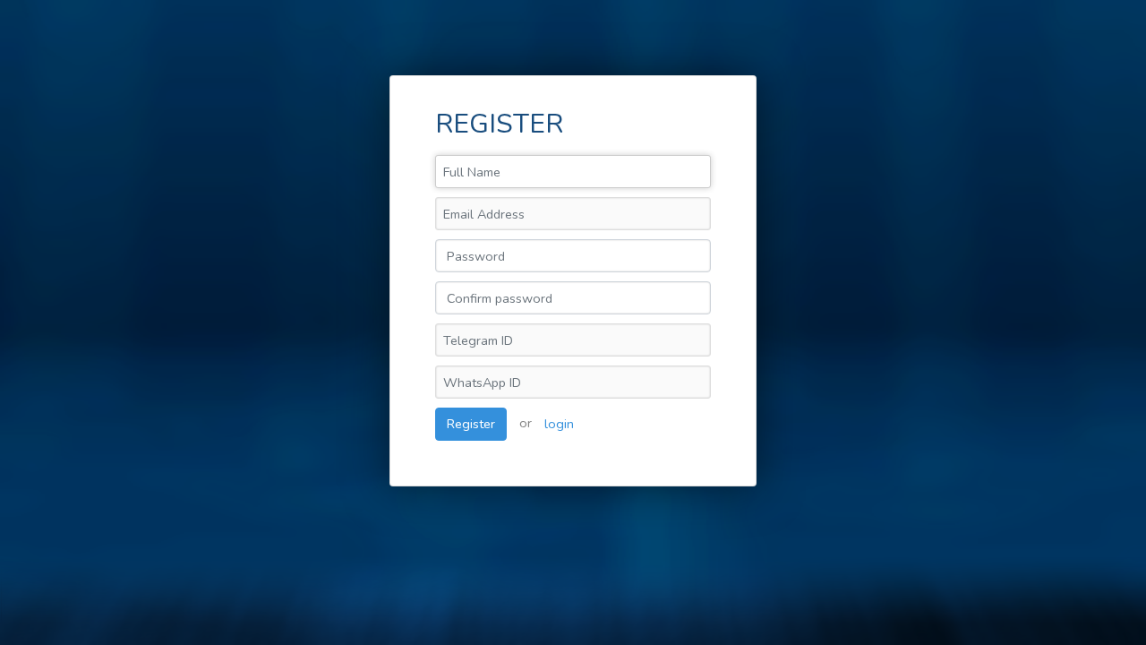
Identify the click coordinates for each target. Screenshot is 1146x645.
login (559, 424)
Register (471, 424)
